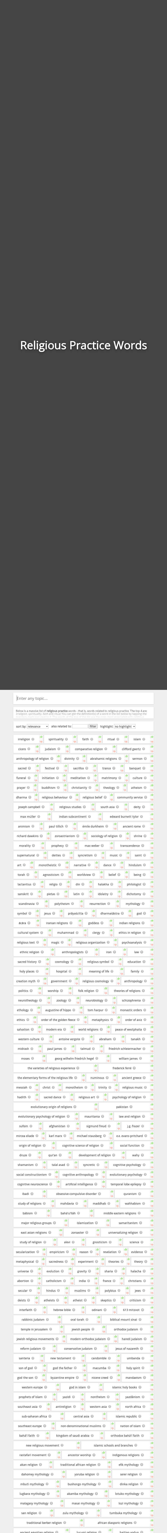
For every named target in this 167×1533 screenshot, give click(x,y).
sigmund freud (96, 1126)
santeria (24, 1358)
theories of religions (127, 991)
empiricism (57, 1252)
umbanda (133, 1358)
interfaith (25, 1310)
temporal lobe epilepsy (126, 1184)
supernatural (26, 855)
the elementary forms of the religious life (45, 1078)
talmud (85, 1049)
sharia (109, 1271)
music (114, 855)
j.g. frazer (133, 1126)
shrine (138, 836)
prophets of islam (31, 1397)
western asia (98, 1407)
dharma (21, 797)
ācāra (22, 923)
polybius (110, 1291)
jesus (47, 913)
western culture (28, 1039)
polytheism (62, 904)
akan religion (29, 1465)
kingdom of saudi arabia (72, 1436)
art (19, 865)
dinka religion (129, 1484)
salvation (23, 1029)
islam (137, 739)
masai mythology (83, 1503)
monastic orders (131, 1010)
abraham (105, 1039)
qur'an (52, 1155)
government (59, 981)
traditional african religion (78, 1465)
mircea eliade (25, 1136)
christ (46, 1087)
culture (137, 778)
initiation (48, 778)
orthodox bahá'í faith (125, 1436)
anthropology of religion (32, 759)
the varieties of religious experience (51, 1068)
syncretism (85, 855)
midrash (23, 1049)
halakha (103, 884)
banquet (135, 768)
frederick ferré (122, 1068)
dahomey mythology (35, 1474)
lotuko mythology (127, 1494)
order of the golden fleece (58, 1020)
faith (85, 739)
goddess (93, 923)
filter (93, 726)
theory (138, 1261)
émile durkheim (93, 826)
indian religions (129, 923)
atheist (78, 1300)
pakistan (122, 1107)
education (134, 962)
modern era (54, 1029)
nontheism (98, 1397)
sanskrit (23, 894)
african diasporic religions (115, 1523)
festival (50, 768)
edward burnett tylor (124, 816)
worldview (84, 875)
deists (22, 1300)
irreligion (24, 739)
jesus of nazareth (127, 1348)
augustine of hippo (58, 1010)
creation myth (26, 981)
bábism (28, 1213)
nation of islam (130, 1426)
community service (130, 797)
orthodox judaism (126, 1329)
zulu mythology (73, 1513)
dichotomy (134, 894)
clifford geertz (131, 749)
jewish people (81, 1329)
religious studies (70, 807)
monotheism (74, 1087)
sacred (22, 768)
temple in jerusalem (34, 1329)
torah (21, 875)
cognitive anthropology (78, 1174)
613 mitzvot (131, 1310)
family (135, 971)
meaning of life (99, 971)
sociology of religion (104, 836)
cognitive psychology (127, 1165)
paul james (54, 1049)
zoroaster (77, 1232)
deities (56, 855)
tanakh (136, 1039)
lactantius (24, 884)
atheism (136, 788)
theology (109, 788)
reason (83, 1252)
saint (138, 855)
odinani (97, 1310)
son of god (26, 1368)
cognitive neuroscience (32, 1184)
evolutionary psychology (126, 1174)
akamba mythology (80, 1494)
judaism (50, 749)
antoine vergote (69, 1039)
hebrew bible (62, 1310)
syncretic (89, 1165)
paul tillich (56, 826)
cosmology (62, 962)
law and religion (130, 1116)
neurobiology (94, 1000)
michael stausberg (89, 1136)
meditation (78, 778)
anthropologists (73, 952)
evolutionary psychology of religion (41, 1116)
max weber (92, 846)
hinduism (135, 865)
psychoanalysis (132, 942)
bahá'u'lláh (68, 1213)
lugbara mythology (32, 1494)
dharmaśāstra (110, 913)
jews (138, 1291)
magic (55, 942)
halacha (136, 1271)
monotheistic (48, 865)
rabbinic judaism (33, 1319)
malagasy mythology (34, 1503)
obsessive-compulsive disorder (76, 1194)
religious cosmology (96, 981)
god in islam (77, 1387)
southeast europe (30, 1426)
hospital (61, 971)
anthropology (133, 981)
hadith (21, 1097)
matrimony (109, 778)
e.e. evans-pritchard (129, 1136)
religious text (26, 942)
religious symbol (98, 962)
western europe (32, 1387)
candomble (98, 1358)
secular (23, 1291)
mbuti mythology (32, 1484)
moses (25, 1058)
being (137, 875)
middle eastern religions (120, 1213)
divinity (69, 759)
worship (53, 991)
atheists (49, 1300)
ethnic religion (29, 952)
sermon (137, 759)
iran (109, 952)
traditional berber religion (44, 1523)
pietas (51, 894)
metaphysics (100, 1020)
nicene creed (100, 1378)
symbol (22, 913)
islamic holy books (124, 1387)
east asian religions (34, 1232)
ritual (111, 739)
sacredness (56, 1261)
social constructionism (31, 1174)
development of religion (95, 1155)
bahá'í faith (27, 1436)
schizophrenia (131, 1000)
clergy (96, 933)
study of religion (31, 1242)
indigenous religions (125, 1455)
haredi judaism (132, 1339)
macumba (99, 1368)
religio (53, 884)
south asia (108, 807)
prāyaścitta (75, 913)
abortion (23, 1281)
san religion (29, 1513)
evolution (53, 1271)
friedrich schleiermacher (125, 1049)
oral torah (77, 1319)
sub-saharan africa (34, 1416)
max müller (28, 816)
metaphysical (25, 1261)
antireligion (63, 1407)
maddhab (99, 1203)
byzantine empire (62, 1378)
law (136, 952)
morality (25, 846)
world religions (88, 1029)
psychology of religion (127, 1097)
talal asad (58, 1165)
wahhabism (133, 1203)
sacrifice (78, 768)
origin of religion (30, 1145)
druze (23, 1155)
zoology (61, 1000)
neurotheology (28, 1000)
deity (137, 807)
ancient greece (131, 1078)
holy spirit (133, 1368)
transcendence (130, 846)
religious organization (90, 942)
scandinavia (27, 904)
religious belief (92, 797)
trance (106, 768)
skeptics (106, 1300)
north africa (133, 1407)
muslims (80, 1291)
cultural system (28, 933)
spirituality (56, 739)
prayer (21, 788)
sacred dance (52, 1097)
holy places (27, 971)
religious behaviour (55, 797)
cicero (22, 749)
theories (113, 1261)
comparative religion (89, 749)
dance (107, 865)
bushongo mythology (82, 1484)
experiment (86, 1261)
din (78, 884)
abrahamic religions (103, 759)
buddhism (48, 788)
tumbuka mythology (123, 1513)
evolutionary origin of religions (51, 1107)
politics (23, 991)
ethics (21, 1020)
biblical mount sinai (123, 1319)
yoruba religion (85, 1474)
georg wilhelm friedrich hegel (74, 1058)
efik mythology (129, 1465)
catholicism (54, 1281)
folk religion (86, 991)
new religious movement (42, 1445)
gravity (82, 1271)
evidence (137, 1252)
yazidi (67, 1397)
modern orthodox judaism (88, 1339)
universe (23, 1271)
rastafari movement (32, 1455)
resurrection (98, 904)
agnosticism (51, 875)
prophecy (57, 846)
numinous (97, 1078)
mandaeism (134, 1378)
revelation (110, 1252)
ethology (23, 1010)
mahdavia (67, 1203)
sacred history (27, 962)
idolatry (103, 894)
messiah (21, 1087)
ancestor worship (79, 1455)
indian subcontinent (73, 816)
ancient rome (132, 826)
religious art (87, 1097)
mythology (133, 904)
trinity (102, 1087)
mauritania (92, 1116)
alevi (67, 1242)
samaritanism (128, 1223)
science (134, 1242)
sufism (23, 1126)
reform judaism (30, 1348)
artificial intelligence (79, 1184)
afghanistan (57, 1126)
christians (135, 1281)
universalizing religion (123, 1232)
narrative (80, 865)
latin (76, 894)
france (107, 1281)
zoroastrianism (65, 836)
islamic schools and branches (113, 1445)
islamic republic (126, 1416)
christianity (79, 788)
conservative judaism (78, 1348)
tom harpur (95, 1010)
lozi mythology (129, 1503)
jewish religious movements (35, 1339)
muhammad (65, 933)
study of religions (29, 1203)
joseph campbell (29, 807)
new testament (60, 1358)
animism (24, 826)
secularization (25, 1252)
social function (130, 1145)
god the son (25, 1378)
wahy (135, 1155)
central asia (81, 1416)
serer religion (129, 1474)
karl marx (55, 1136)
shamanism (26, 1165)
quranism (130, 1194)
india (82, 1281)
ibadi (25, 1194)
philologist (134, 884)
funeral (21, 778)
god (139, 913)
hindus (51, 1291)
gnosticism (100, 1242)
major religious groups (36, 1223)
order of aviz (133, 1020)
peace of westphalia (128, 1029)
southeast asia (28, 1407)
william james (128, 1058)
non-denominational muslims (81, 1426)
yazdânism (132, 1397)
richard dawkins (27, 836)
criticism (135, 1300)
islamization (85, 1223)
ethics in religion (130, 933)
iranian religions (57, 923)
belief (112, 875)
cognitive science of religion (80, 1145)
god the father (62, 1368)
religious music (132, 1087)
